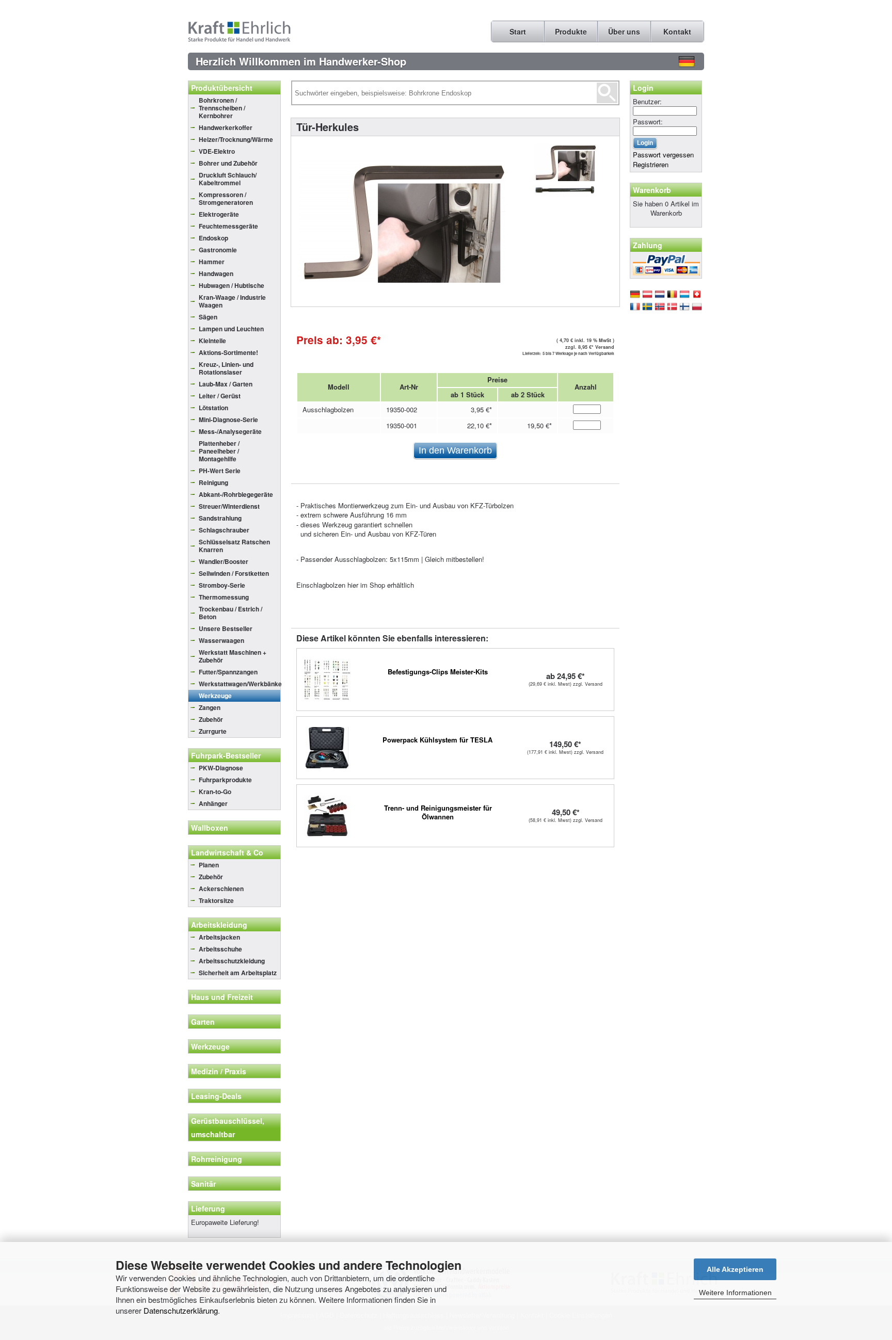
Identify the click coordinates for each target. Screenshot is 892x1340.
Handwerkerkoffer (225, 127)
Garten (203, 1021)
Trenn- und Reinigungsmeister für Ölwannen (438, 812)
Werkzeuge (215, 695)
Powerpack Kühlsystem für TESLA (437, 740)
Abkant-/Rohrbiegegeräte (236, 494)
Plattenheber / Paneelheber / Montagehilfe (219, 451)
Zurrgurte (213, 731)
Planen (209, 864)
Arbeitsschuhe (220, 949)
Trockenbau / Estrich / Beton (230, 612)
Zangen (209, 707)
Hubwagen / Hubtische (231, 285)
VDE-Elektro (217, 151)
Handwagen (216, 273)
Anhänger (213, 803)
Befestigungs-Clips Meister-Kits (438, 671)
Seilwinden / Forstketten (234, 573)
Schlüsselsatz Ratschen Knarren (234, 545)
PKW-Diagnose (221, 767)
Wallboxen (209, 827)
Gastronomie (218, 249)
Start (517, 31)
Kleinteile (212, 340)
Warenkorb (652, 190)
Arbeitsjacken (219, 937)
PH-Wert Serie (220, 470)
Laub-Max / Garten (225, 384)
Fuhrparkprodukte (225, 779)
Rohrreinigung (216, 1159)
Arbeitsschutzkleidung (232, 960)
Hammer (212, 261)
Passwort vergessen (663, 154)
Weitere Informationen (735, 1292)
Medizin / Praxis (218, 1071)
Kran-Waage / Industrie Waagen (232, 301)
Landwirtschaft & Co (227, 852)
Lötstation (213, 407)
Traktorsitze (216, 900)
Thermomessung (224, 597)
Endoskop (213, 238)
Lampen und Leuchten (231, 328)
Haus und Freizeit (222, 997)
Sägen (208, 316)
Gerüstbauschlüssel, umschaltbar (227, 1127)
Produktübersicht (221, 88)
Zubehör (211, 719)
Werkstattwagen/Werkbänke (239, 683)
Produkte (571, 31)
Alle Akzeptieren (735, 1269)
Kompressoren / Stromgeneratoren (226, 198)
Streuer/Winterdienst (229, 506)
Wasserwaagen (221, 640)
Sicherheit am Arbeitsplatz (238, 972)
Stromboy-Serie (222, 585)
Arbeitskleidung (219, 924)
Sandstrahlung (220, 518)
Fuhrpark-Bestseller (226, 755)
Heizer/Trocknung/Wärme (236, 139)
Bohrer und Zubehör (228, 163)
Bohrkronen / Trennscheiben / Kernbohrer (222, 107)
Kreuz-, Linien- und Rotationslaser (226, 368)
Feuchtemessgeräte (228, 226)
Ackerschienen (221, 888)
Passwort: (648, 121)
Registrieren (650, 164)
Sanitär (203, 1183)
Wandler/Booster (223, 561)
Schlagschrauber (224, 530)
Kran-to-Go (215, 791)
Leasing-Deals (216, 1096)
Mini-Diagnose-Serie (228, 419)
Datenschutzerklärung (181, 1310)
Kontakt (677, 31)
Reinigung (213, 482)
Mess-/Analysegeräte (230, 431)
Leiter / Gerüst (220, 395)
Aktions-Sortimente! (228, 352)
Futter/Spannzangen (228, 671)
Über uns (624, 31)
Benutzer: (647, 101)
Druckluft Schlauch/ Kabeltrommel (228, 178)
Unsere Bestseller (225, 628)
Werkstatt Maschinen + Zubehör (232, 656)
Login (643, 88)
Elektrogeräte (219, 214)
